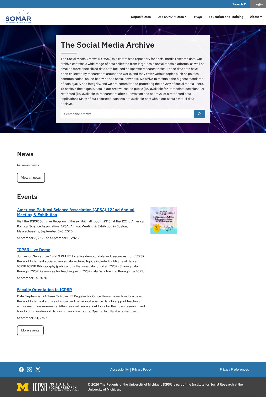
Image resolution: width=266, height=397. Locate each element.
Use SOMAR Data (171, 17)
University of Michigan (104, 389)
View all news (31, 177)
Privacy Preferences (234, 369)
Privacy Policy (141, 369)
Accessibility (119, 369)
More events (30, 330)
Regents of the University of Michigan (133, 384)
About (254, 17)
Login (258, 4)
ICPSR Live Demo (33, 249)
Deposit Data (141, 17)
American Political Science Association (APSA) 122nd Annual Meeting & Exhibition (75, 212)
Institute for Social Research (213, 384)
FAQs (198, 17)
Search (237, 4)
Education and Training (225, 17)
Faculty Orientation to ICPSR (44, 289)
